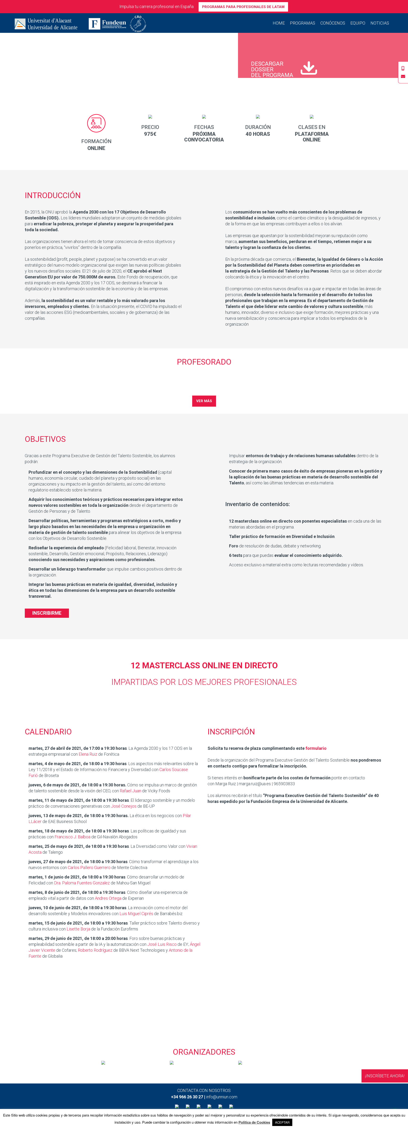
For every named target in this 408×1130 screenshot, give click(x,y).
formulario (316, 748)
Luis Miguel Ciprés (136, 913)
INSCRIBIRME (46, 613)
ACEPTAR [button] (282, 1122)
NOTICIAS (379, 23)
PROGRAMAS (302, 23)
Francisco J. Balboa (72, 836)
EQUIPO (357, 23)
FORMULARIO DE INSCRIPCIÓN (204, 1006)
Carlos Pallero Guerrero (89, 867)
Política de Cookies (254, 1122)
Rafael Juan (130, 790)
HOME (279, 23)
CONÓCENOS (332, 23)
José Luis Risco (162, 944)
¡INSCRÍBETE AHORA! (384, 1075)
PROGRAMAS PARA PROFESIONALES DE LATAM (243, 7)
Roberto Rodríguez (95, 950)
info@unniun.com (221, 1096)
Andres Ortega (108, 898)
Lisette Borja (78, 928)
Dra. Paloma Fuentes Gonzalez (82, 882)
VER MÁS (204, 401)
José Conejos (123, 806)
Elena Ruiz (88, 754)
